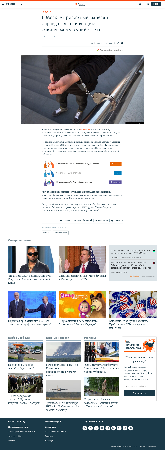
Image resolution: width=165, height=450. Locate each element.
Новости (46, 12)
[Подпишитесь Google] (84, 428)
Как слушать (50, 427)
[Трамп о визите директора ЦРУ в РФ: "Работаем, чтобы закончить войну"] (63, 390)
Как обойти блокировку (55, 432)
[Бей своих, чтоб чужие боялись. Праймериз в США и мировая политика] (133, 304)
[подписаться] (130, 428)
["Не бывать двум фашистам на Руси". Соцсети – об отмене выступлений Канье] (32, 259)
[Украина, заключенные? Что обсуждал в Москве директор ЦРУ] (82, 259)
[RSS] (119, 428)
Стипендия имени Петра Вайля (21, 432)
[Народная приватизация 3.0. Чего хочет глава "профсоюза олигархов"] (32, 304)
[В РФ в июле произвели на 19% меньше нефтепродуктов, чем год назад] (63, 352)
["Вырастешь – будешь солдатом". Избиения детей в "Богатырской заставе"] (101, 386)
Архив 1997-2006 (15, 436)
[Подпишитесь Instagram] (113, 428)
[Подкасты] (125, 428)
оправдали (85, 130)
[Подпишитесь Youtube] (102, 428)
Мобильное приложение (18, 427)
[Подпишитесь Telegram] (107, 428)
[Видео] (140, 4)
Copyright (49, 441)
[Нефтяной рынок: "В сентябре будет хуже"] (25, 352)
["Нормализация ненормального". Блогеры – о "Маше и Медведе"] (82, 304)
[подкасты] (147, 4)
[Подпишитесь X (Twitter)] (96, 428)
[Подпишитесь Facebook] (90, 428)
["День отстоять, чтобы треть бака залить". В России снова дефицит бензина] (101, 352)
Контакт (11, 441)
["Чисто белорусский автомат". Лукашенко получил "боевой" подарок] (25, 383)
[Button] (97, 43)
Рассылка (49, 436)
